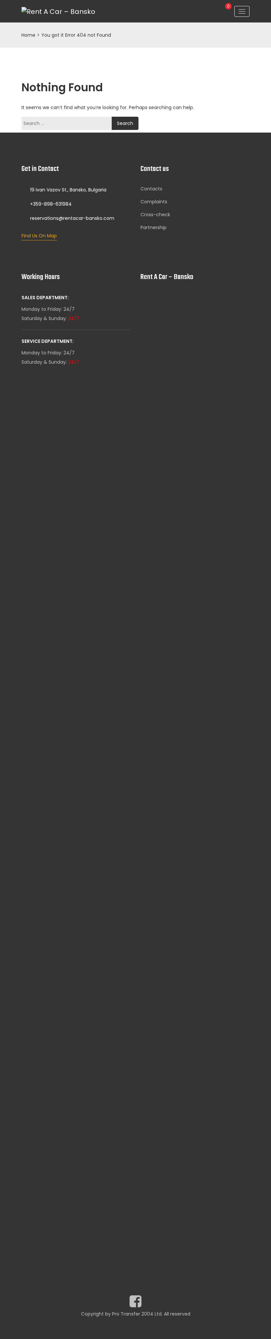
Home (28, 35)
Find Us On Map (39, 235)
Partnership (153, 227)
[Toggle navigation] (242, 11)
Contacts (151, 188)
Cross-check (155, 214)
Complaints (153, 201)
